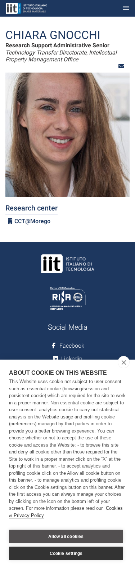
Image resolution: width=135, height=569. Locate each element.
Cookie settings (66, 553)
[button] (121, 66)
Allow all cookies (66, 536)
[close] (124, 362)
